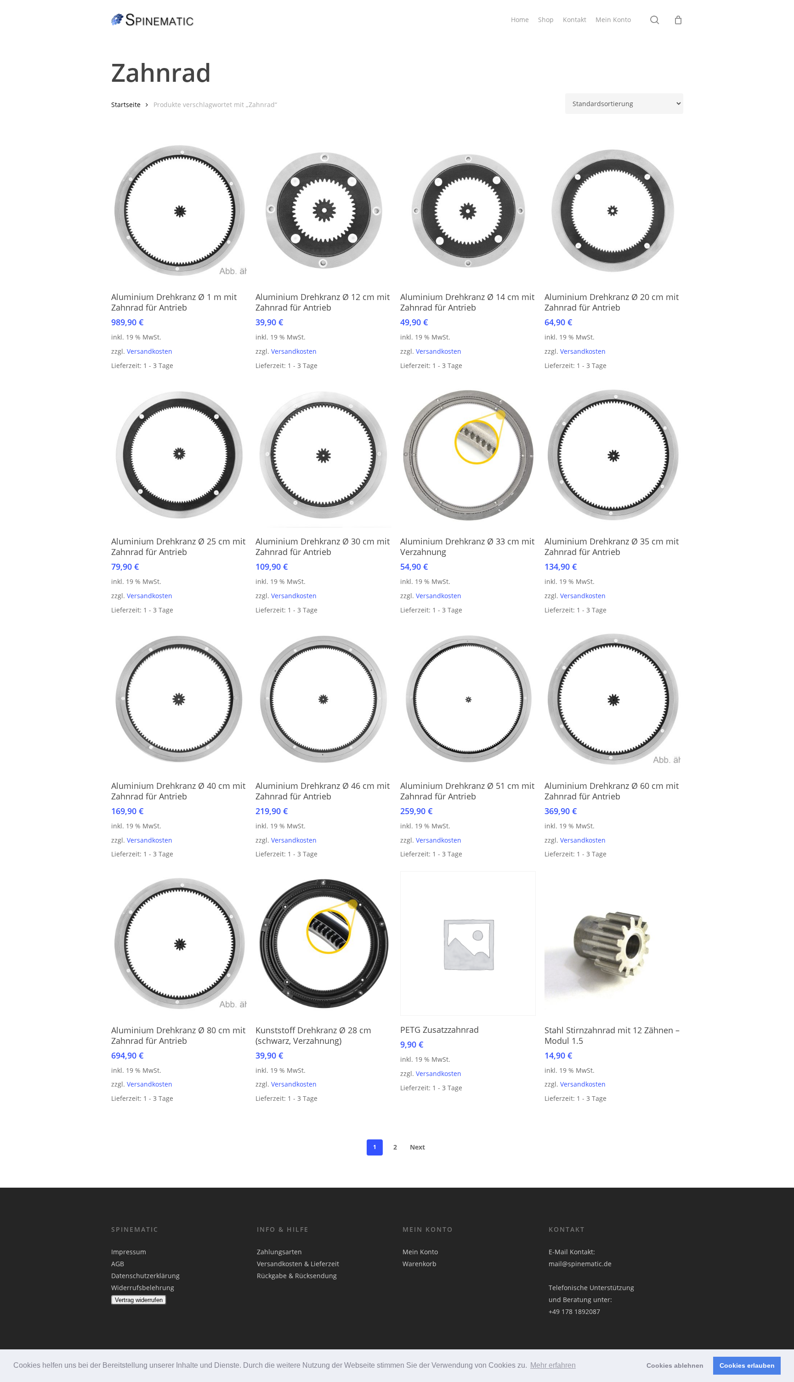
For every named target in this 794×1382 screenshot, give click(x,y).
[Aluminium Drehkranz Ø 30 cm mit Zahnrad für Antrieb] (323, 455)
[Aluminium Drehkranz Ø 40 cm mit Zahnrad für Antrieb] (179, 699)
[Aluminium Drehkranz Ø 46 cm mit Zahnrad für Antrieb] (323, 699)
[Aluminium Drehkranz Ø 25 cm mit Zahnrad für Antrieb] (179, 455)
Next (417, 1147)
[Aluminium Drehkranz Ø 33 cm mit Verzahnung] (468, 455)
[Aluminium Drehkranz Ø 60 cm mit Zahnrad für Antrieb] (612, 699)
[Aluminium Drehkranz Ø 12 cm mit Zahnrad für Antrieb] (323, 210)
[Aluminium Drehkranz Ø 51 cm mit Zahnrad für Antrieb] (468, 699)
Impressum (128, 1251)
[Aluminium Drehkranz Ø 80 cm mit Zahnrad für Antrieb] (179, 943)
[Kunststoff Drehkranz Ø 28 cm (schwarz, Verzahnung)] (323, 943)
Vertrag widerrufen (139, 1300)
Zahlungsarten (279, 1251)
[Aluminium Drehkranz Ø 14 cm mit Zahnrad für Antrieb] (468, 210)
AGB (117, 1263)
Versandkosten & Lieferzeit (298, 1263)
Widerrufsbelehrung (142, 1287)
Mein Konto (420, 1251)
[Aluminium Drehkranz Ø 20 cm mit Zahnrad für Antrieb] (612, 210)
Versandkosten (149, 351)
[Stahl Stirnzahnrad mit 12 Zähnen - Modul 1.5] (612, 943)
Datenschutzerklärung (145, 1275)
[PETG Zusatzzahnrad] (468, 943)
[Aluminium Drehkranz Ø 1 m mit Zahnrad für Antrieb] (179, 210)
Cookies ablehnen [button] (675, 1365)
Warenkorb (420, 1263)
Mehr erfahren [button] (553, 1365)
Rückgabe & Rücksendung (297, 1275)
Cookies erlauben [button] (747, 1365)
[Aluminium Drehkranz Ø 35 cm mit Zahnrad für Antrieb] (612, 455)
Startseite (126, 104)
